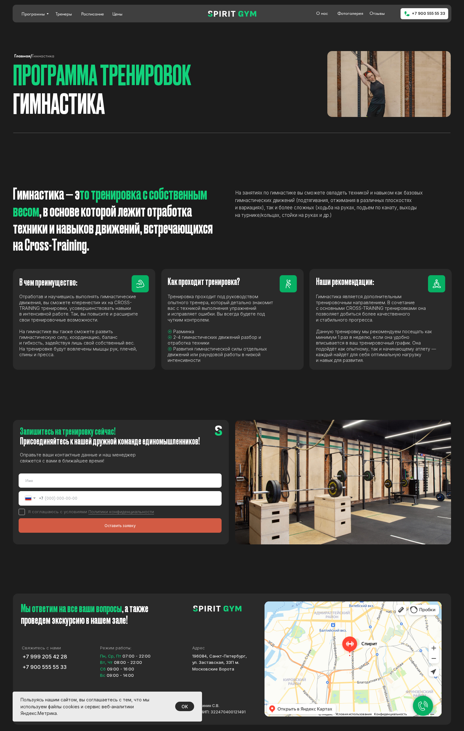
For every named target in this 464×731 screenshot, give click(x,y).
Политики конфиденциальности (121, 511)
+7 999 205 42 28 (44, 656)
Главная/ (23, 56)
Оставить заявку (120, 525)
